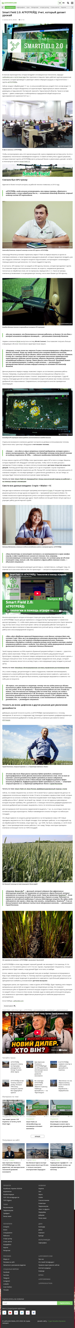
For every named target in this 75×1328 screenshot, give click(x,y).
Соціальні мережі (11, 1269)
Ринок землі (7, 1216)
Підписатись (65, 1303)
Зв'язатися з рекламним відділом (14, 1265)
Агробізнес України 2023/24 (12, 1188)
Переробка (42, 1212)
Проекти (7, 1185)
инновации (51, 1010)
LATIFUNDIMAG (44, 1279)
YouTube (6, 1275)
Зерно (40, 1194)
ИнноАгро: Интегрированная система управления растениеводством (42, 668)
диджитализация (62, 1010)
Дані (40, 1224)
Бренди (41, 1236)
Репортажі (15, 1116)
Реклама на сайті (9, 1262)
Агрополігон (7, 1191)
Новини (42, 1185)
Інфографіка (42, 1243)
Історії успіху (7, 1239)
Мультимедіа (44, 1240)
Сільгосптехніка (43, 1200)
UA (60, 3)
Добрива (41, 1215)
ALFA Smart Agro (17, 1010)
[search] (68, 3)
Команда (41, 1271)
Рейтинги (6, 1236)
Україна (41, 1188)
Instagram (6, 1281)
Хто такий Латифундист (46, 1262)
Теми (5, 1204)
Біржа (40, 1275)
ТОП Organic (7, 1200)
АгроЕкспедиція (8, 1194)
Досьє (40, 1230)
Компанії (41, 1233)
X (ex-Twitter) (7, 1287)
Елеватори (42, 1203)
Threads (6, 1290)
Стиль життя (7, 1241)
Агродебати (7, 1244)
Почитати (7, 1224)
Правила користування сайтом (48, 1265)
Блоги (34, 1160)
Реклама (7, 1256)
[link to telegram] (4, 1313)
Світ (39, 1191)
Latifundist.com (45, 1256)
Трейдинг (6, 1213)
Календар (41, 1227)
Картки (5, 1247)
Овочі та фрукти (43, 1209)
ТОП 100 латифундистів (11, 1197)
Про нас (41, 1259)
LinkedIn (6, 1284)
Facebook (6, 1272)
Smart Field (6, 1010)
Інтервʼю (11, 1160)
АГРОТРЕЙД (28, 1010)
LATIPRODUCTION (45, 1283)
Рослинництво (8, 1207)
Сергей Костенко (56, 784)
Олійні (40, 1197)
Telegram (6, 1278)
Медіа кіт (6, 1259)
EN (63, 3)
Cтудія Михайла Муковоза (56, 1321)
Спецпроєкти (30, 1119)
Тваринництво (8, 1210)
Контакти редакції (44, 1268)
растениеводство (39, 1010)
